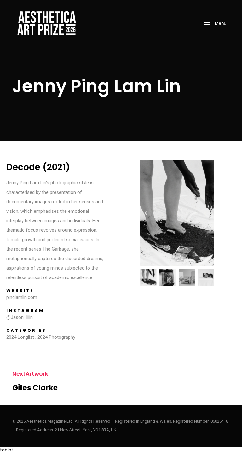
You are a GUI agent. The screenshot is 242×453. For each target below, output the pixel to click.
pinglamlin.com (21, 297)
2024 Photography (56, 337)
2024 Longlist (20, 337)
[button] (146, 213)
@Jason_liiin (19, 317)
